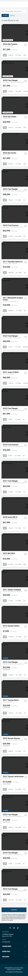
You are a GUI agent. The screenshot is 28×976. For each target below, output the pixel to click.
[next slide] (27, 33)
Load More (14, 910)
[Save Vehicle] (25, 45)
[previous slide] (3, 33)
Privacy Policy (11, 969)
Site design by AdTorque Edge (14, 972)
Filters (6, 15)
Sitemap (18, 969)
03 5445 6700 (6, 942)
